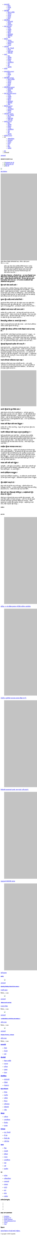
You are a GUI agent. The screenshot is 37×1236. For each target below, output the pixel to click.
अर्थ (8, 65)
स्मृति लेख (10, 53)
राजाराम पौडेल (4, 1006)
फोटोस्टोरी (10, 21)
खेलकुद (6, 39)
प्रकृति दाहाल (4, 990)
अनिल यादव (4, 1022)
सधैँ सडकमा (4, 973)
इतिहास (9, 59)
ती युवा (9, 49)
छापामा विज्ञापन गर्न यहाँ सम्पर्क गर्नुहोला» (10, 1231)
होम (5, 151)
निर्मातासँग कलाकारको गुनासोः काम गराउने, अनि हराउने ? (15, 789)
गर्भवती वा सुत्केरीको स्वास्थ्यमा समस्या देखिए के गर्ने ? (14, 698)
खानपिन (10, 67)
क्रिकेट (9, 43)
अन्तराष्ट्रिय (11, 42)
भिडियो (9, 23)
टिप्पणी (9, 7)
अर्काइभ (9, 148)
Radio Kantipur (8, 1219)
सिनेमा (9, 28)
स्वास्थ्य (9, 14)
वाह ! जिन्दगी (11, 48)
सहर (9, 64)
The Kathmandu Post (10, 1221)
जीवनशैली (6, 10)
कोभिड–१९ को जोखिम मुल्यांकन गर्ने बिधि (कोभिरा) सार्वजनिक (16, 606)
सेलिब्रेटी (10, 35)
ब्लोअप (5, 68)
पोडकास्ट (10, 24)
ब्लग (9, 145)
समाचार (9, 142)
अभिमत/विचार (11, 138)
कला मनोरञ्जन (8, 26)
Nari (5, 1224)
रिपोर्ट (9, 6)
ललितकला (10, 34)
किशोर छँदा (10, 51)
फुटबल (9, 45)
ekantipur (6, 1216)
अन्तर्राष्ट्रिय (11, 62)
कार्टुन (9, 143)
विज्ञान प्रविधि (11, 12)
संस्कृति (9, 57)
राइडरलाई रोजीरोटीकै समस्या (8, 881)
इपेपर (9, 146)
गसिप (9, 37)
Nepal (5, 1222)
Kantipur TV (7, 1217)
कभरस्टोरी (6, 4)
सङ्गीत (9, 29)
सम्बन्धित (2, 976)
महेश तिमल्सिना (4, 171)
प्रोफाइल (6, 46)
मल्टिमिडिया (7, 20)
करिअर (9, 15)
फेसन (9, 18)
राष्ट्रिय (9, 40)
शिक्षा (9, 56)
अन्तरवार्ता (10, 140)
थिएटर (9, 32)
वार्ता (9, 9)
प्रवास (9, 60)
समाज (5, 54)
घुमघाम (9, 17)
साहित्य (9, 31)
